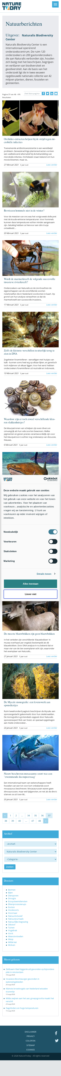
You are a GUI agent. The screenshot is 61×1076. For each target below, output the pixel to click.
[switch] (52, 541)
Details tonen (44, 573)
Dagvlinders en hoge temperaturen (22, 1008)
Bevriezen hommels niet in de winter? (24, 210)
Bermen (11, 889)
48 (39, 820)
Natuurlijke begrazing (18, 921)
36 (42, 815)
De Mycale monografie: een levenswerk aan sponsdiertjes (27, 703)
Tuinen (11, 927)
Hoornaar (12, 913)
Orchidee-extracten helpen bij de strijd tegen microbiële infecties (30, 140)
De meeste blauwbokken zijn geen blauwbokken (29, 633)
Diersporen (13, 895)
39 (12, 820)
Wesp (10, 939)
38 (6, 820)
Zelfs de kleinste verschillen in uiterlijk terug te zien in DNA (29, 352)
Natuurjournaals (15, 918)
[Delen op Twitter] (47, 93)
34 (28, 815)
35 (35, 815)
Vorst (10, 933)
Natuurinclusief (15, 916)
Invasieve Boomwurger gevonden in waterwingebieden (22, 980)
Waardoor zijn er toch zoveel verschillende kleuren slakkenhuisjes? (29, 420)
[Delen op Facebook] (43, 93)
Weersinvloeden (15, 936)
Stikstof (11, 924)
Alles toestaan (30, 583)
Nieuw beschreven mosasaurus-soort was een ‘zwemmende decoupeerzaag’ (28, 775)
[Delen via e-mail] (56, 93)
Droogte (12, 898)
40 (19, 820)
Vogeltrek (12, 930)
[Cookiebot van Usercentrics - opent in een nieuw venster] (43, 479)
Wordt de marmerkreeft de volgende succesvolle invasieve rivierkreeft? (29, 280)
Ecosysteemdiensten (17, 901)
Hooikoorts (13, 910)
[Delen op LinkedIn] (51, 93)
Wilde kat (12, 942)
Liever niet (30, 594)
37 (49, 815)
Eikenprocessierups (17, 904)
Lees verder (51, 164)
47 (32, 820)
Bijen (10, 892)
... (22, 815)
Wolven (11, 945)
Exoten (11, 907)
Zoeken (10, 866)
